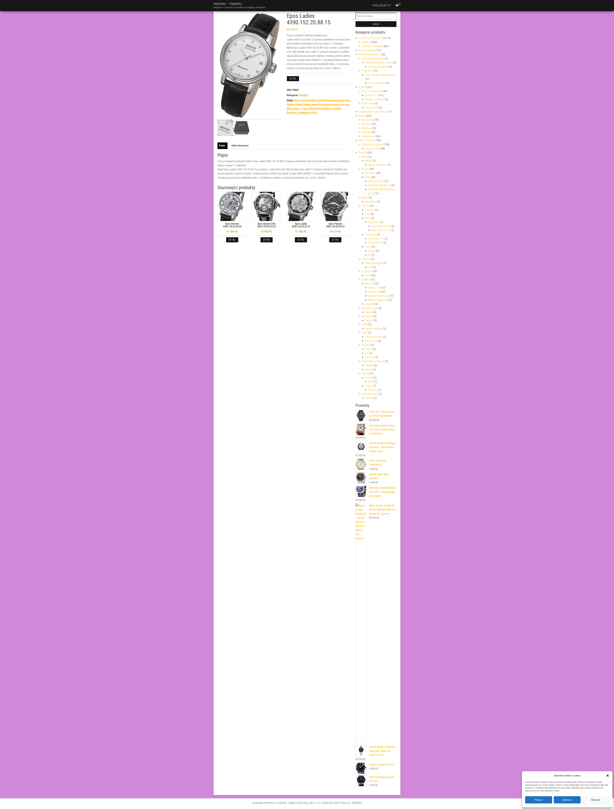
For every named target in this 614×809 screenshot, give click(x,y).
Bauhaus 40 (374, 291)
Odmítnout (567, 799)
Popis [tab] (222, 145)
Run (367, 353)
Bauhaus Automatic (378, 295)
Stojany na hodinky (374, 99)
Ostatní (362, 87)
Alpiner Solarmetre (377, 164)
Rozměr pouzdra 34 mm (336, 104)
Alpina (365, 156)
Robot (365, 332)
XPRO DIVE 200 (376, 181)
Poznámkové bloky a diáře (378, 62)
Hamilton (366, 259)
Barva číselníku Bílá (304, 100)
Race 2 (368, 349)
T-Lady (368, 377)
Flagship (369, 365)
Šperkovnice (371, 95)
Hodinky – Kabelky (227, 4)
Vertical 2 (370, 357)
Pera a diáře (368, 103)
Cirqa (367, 214)
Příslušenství (381, 5)
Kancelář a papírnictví (370, 54)
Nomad (368, 369)
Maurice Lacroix (370, 308)
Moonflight (370, 173)
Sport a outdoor (367, 140)
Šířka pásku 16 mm (297, 108)
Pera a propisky (376, 83)
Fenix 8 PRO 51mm (381, 230)
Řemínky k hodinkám (372, 46)
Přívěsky (366, 132)
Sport (368, 275)
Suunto (365, 344)
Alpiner (368, 160)
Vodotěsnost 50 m (307, 112)
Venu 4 (371, 250)
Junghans (367, 271)
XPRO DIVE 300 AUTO (379, 185)
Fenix (367, 218)
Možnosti (595, 799)
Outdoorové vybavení (372, 144)
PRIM (364, 324)
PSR (370, 267)
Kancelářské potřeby (372, 58)
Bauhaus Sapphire (377, 300)
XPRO (368, 177)
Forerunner (370, 234)
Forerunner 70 (375, 242)
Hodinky (303, 95)
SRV (370, 381)
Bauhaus (369, 283)
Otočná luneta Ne (312, 104)
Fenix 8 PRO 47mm (381, 226)
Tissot (365, 373)
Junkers (366, 279)
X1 (369, 254)
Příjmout (539, 799)
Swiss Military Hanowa (373, 361)
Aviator (365, 169)
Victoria (369, 304)
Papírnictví (367, 70)
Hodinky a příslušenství (370, 38)
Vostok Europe (369, 394)
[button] (607, 775)
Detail (292, 78)
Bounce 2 (370, 210)
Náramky (366, 124)
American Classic (374, 263)
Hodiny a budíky (367, 50)
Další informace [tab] (240, 145)
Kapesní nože (372, 148)
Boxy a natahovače (371, 91)
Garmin (365, 205)
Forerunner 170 (376, 238)
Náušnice (366, 128)
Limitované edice (373, 336)
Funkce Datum (294, 104)
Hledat (376, 24)
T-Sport (368, 385)
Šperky (362, 115)
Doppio (368, 320)
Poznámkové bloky (377, 66)
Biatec (365, 197)
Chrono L (372, 390)
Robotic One (371, 340)
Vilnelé (368, 398)
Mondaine (367, 316)
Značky (362, 152)
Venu (367, 246)
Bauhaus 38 (374, 287)
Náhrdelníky (368, 119)
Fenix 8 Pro (374, 222)
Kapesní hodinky (373, 328)
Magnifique (370, 201)
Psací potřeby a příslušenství (380, 74)
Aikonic (368, 312)
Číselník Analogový (326, 100)
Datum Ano (344, 100)
